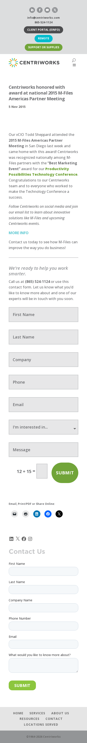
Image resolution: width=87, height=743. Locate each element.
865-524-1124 (43, 22)
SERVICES (37, 713)
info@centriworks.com (43, 18)
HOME (18, 713)
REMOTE (43, 38)
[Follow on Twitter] (55, 10)
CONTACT (54, 719)
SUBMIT (65, 473)
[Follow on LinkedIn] (32, 10)
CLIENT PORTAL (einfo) (43, 30)
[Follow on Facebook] (40, 10)
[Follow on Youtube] (47, 10)
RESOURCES (29, 719)
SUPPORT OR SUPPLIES (43, 47)
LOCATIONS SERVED (41, 724)
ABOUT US (60, 713)
